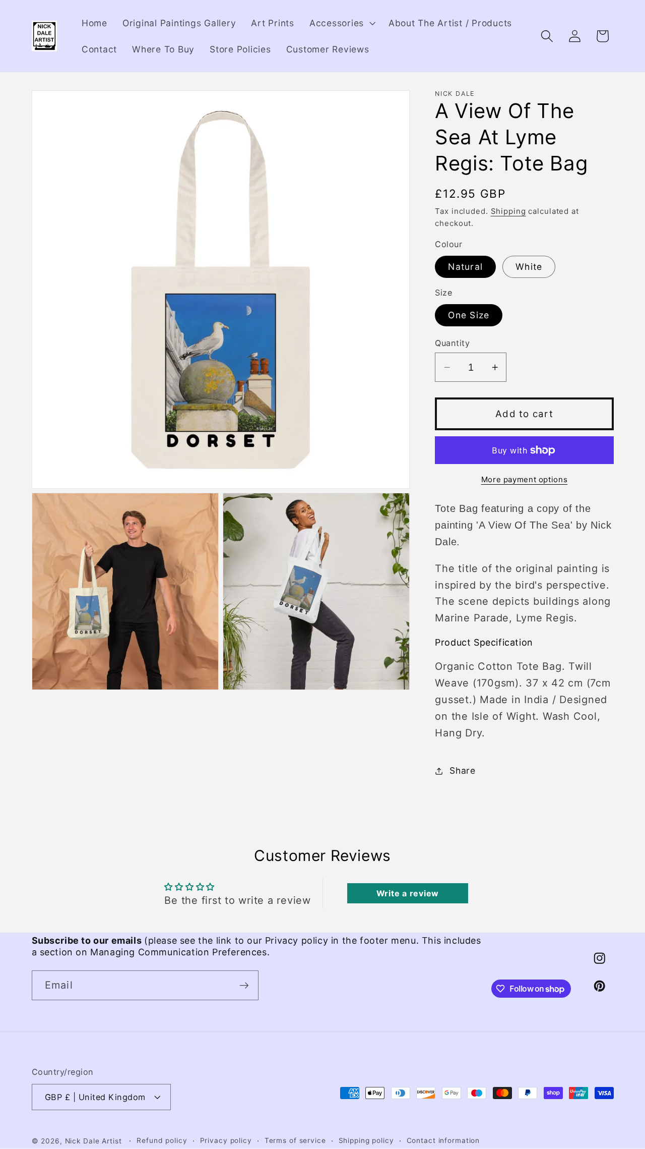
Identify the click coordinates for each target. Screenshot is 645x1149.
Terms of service (295, 1140)
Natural (465, 267)
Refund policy (162, 1140)
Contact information (443, 1140)
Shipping (508, 211)
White (528, 267)
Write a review (407, 893)
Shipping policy (366, 1140)
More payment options (524, 479)
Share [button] (462, 770)
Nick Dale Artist (93, 1141)
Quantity (452, 343)
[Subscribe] (244, 985)
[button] (341, 23)
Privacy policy (226, 1140)
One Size (468, 315)
